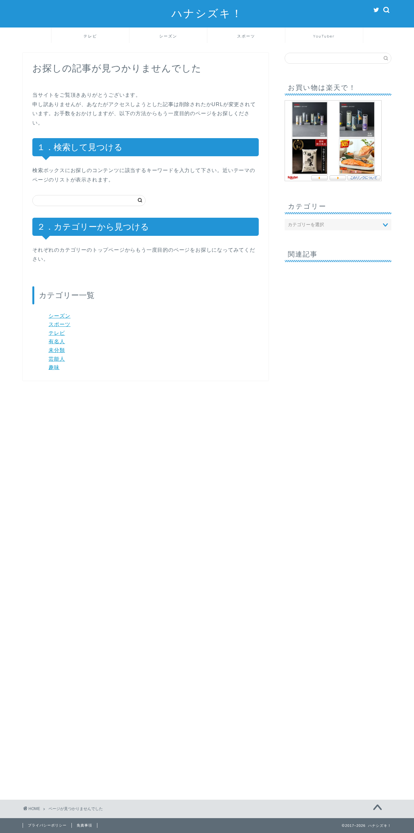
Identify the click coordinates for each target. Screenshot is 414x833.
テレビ (90, 36)
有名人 (57, 341)
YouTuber (324, 36)
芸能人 (57, 359)
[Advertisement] (338, 521)
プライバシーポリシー (47, 825)
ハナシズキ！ (207, 13)
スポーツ (246, 36)
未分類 (57, 350)
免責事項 (84, 825)
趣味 (54, 367)
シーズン (168, 36)
